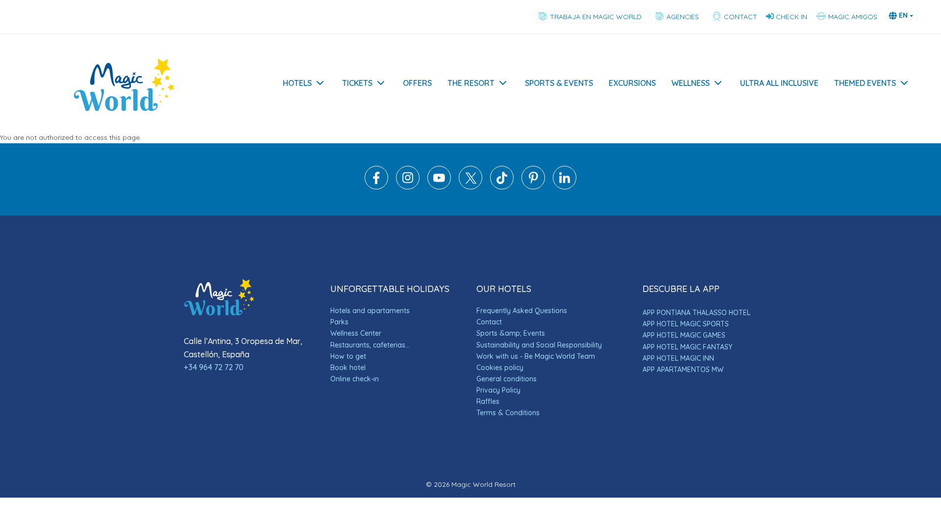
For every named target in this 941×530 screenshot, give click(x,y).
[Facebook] (376, 187)
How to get (348, 356)
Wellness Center (355, 333)
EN (903, 15)
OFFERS (417, 83)
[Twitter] (470, 187)
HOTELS (297, 83)
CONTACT (739, 16)
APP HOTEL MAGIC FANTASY (687, 347)
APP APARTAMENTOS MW (683, 369)
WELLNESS (690, 83)
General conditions (506, 378)
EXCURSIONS (632, 83)
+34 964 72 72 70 (214, 367)
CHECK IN (791, 16)
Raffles (487, 401)
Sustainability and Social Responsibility (539, 345)
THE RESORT (471, 83)
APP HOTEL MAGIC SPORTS (686, 323)
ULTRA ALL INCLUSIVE (779, 83)
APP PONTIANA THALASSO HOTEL (696, 312)
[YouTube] (439, 187)
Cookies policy (499, 367)
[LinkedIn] (564, 187)
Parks (339, 322)
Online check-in (354, 378)
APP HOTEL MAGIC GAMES (684, 335)
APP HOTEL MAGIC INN (678, 358)
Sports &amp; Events (510, 333)
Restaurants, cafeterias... (370, 345)
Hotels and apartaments (370, 310)
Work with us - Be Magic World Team (535, 356)
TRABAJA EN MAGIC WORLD (596, 16)
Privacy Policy (498, 390)
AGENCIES (684, 16)
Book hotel (348, 367)
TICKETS (357, 83)
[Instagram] (408, 187)
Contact (489, 322)
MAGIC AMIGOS (851, 16)
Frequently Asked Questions (521, 310)
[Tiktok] (502, 187)
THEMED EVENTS (865, 83)
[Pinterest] (533, 187)
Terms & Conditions (508, 412)
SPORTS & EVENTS (559, 83)
